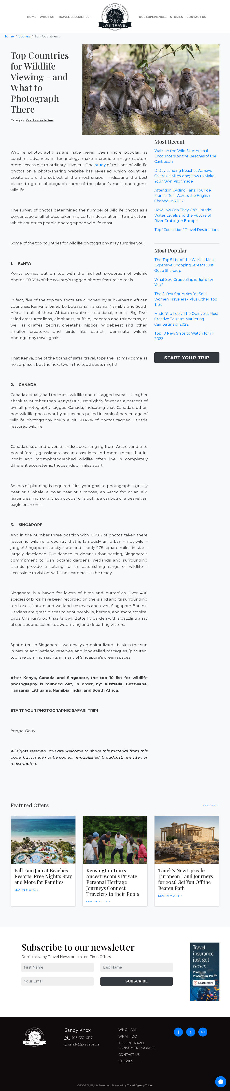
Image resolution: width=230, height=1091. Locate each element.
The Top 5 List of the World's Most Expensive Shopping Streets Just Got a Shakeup (184, 265)
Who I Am (47, 17)
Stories (176, 17)
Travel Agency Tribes (140, 1085)
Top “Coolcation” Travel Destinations (186, 230)
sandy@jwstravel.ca (84, 1044)
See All (209, 804)
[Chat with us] (220, 1081)
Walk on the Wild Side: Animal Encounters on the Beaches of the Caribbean (185, 156)
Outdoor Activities (39, 120)
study (100, 164)
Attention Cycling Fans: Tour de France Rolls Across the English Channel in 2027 (182, 195)
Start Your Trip (187, 357)
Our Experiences (152, 17)
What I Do (127, 1036)
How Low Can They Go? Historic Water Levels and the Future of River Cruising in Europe (182, 215)
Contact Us (196, 17)
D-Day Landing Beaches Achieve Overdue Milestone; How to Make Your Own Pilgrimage (184, 175)
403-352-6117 (82, 1038)
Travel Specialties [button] (73, 17)
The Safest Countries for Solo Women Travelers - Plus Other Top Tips (185, 299)
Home (31, 17)
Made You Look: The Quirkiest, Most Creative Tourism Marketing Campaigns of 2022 (186, 319)
